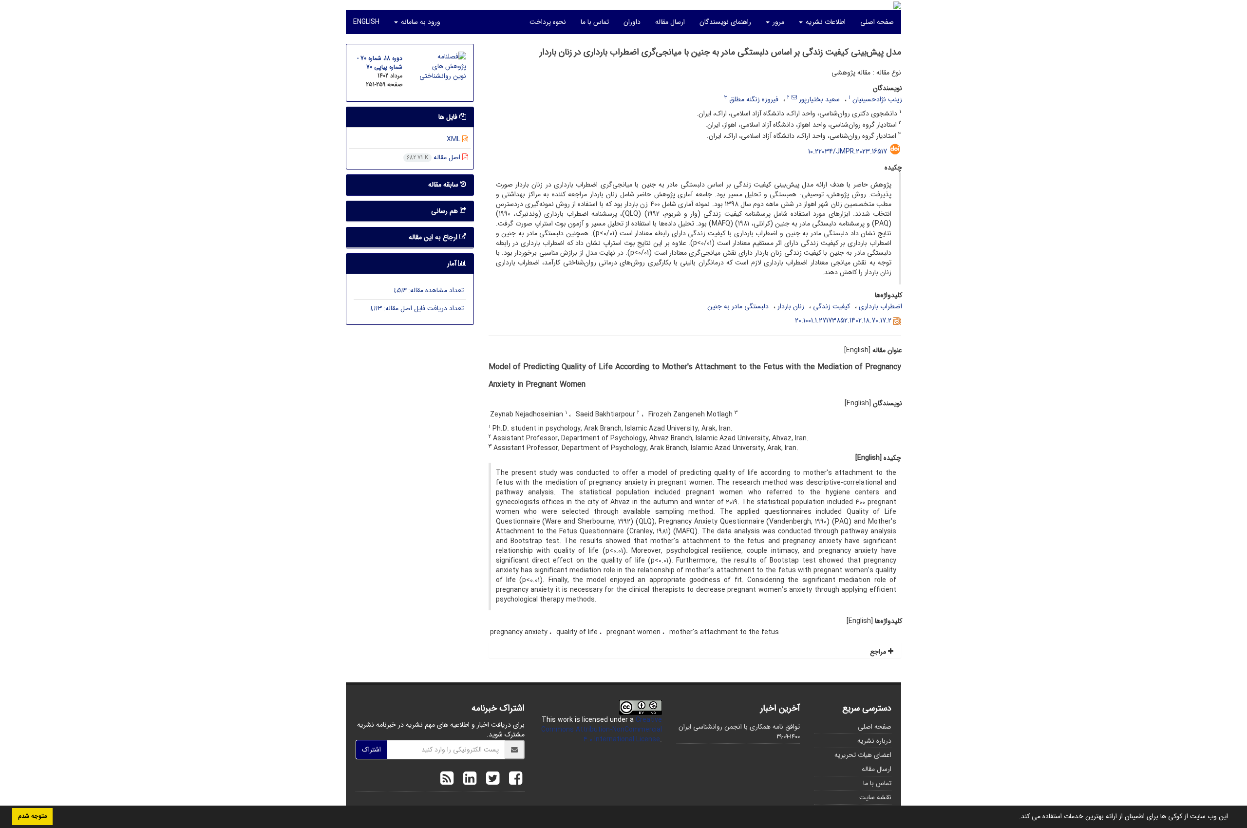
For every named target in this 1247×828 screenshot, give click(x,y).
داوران (632, 22)
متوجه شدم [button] (32, 816)
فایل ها (448, 117)
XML (454, 139)
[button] (1015, 817)
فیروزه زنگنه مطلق (753, 99)
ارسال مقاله (670, 22)
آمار (452, 263)
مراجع (879, 651)
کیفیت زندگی (831, 306)
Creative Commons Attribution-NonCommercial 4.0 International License (601, 730)
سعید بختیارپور (819, 99)
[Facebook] (513, 779)
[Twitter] (490, 779)
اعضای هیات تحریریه (862, 755)
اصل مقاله (434, 157)
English (366, 22)
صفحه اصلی (877, 22)
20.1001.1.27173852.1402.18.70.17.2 (843, 320)
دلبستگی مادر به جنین (738, 306)
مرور (777, 22)
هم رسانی (445, 211)
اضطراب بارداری (880, 306)
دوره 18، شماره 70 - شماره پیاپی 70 (379, 63)
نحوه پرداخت (547, 22)
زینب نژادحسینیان (877, 99)
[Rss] (447, 779)
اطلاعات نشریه (825, 22)
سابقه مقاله (444, 184)
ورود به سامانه (419, 22)
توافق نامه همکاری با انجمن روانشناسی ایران (739, 726)
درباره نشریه (874, 740)
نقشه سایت (875, 797)
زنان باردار (790, 306)
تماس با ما (595, 22)
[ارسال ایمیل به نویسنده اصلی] (794, 97)
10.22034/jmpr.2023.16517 (847, 151)
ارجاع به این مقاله (434, 237)
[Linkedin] (467, 779)
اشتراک (371, 749)
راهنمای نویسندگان (725, 22)
